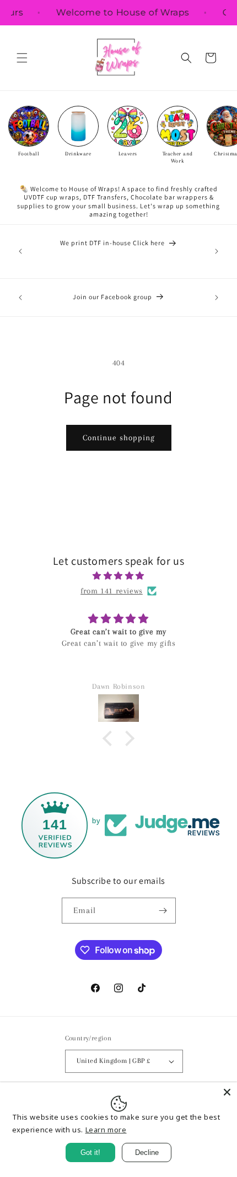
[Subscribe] (163, 911)
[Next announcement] (216, 251)
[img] (118, 576)
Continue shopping (119, 437)
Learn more (106, 1130)
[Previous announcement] (20, 251)
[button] (22, 58)
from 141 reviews (111, 590)
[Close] (227, 1092)
